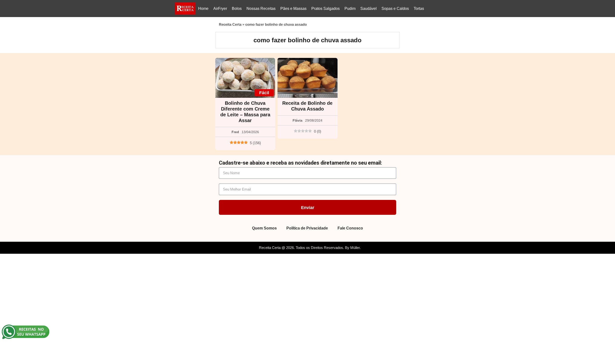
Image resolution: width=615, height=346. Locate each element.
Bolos (237, 8)
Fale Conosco (350, 228)
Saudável (368, 8)
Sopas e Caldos (395, 8)
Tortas (419, 8)
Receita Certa (230, 24)
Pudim (350, 8)
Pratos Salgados (325, 8)
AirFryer (220, 8)
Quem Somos (264, 228)
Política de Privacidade (307, 228)
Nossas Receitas (261, 8)
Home (203, 8)
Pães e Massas (293, 8)
